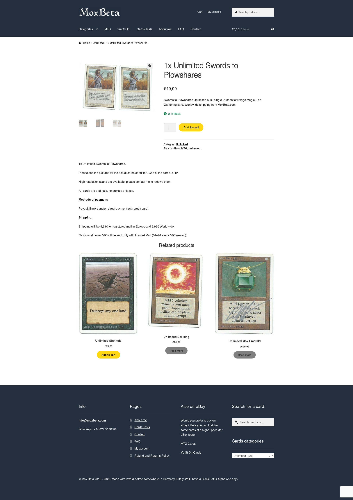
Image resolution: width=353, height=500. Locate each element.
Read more (176, 350)
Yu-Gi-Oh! (123, 29)
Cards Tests (144, 29)
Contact (195, 29)
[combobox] (253, 455)
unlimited (194, 148)
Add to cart (191, 127)
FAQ (181, 29)
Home (86, 43)
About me (165, 29)
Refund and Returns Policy (152, 455)
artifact (175, 148)
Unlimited (98, 43)
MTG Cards (188, 443)
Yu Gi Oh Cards (191, 452)
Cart (199, 11)
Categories (86, 29)
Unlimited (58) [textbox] (251, 456)
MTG (107, 29)
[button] (150, 66)
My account (214, 11)
